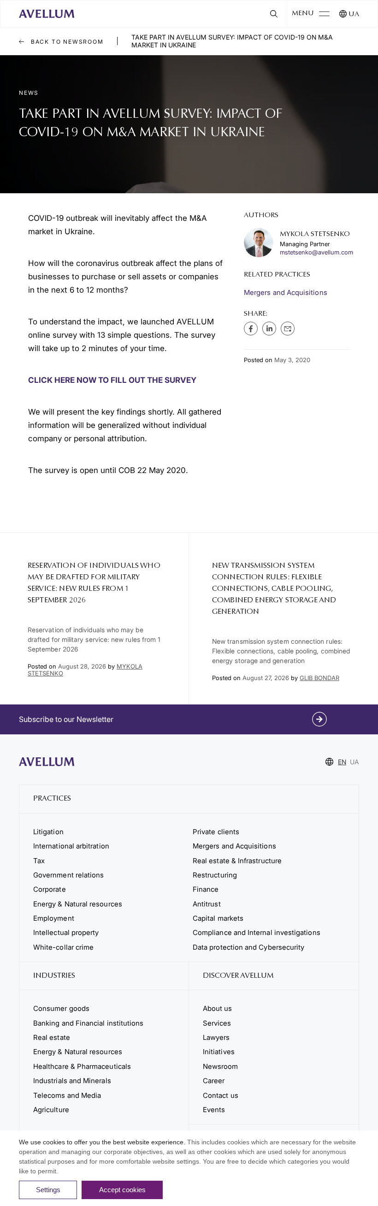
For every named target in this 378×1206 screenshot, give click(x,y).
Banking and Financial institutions (88, 1023)
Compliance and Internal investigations (256, 932)
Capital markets (218, 918)
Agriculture (51, 1109)
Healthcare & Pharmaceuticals (82, 1066)
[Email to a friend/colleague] (288, 328)
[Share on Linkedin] (269, 328)
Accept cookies (122, 1190)
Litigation (48, 831)
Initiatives (219, 1051)
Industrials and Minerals (72, 1080)
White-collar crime (63, 947)
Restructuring (215, 875)
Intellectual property (66, 932)
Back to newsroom (66, 41)
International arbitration (71, 846)
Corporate (49, 889)
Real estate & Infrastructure (237, 860)
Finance (206, 889)
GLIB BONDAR (319, 677)
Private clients (216, 831)
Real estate (51, 1037)
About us (217, 1008)
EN (342, 762)
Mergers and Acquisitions (285, 292)
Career (213, 1080)
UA (353, 14)
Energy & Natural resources (77, 904)
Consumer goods (61, 1008)
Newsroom (220, 1066)
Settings (48, 1190)
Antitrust (207, 904)
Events (214, 1109)
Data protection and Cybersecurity (248, 947)
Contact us (220, 1095)
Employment (53, 918)
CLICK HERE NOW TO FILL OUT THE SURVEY (112, 380)
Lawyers (216, 1037)
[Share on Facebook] (251, 328)
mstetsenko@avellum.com (316, 252)
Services (217, 1023)
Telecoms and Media (67, 1095)
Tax (39, 860)
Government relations (68, 875)
